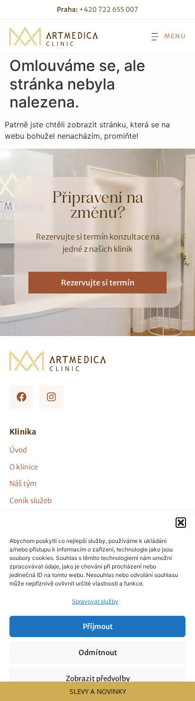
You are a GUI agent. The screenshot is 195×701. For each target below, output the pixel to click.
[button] (181, 522)
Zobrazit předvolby (98, 678)
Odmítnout (98, 652)
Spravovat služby (95, 601)
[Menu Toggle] (168, 36)
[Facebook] (21, 397)
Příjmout (98, 626)
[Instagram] (51, 397)
